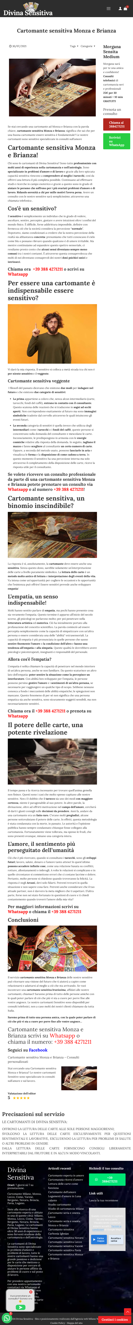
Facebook (38, 1050)
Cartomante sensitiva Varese (65, 1246)
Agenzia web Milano (85, 1318)
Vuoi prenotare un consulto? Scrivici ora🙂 (20, 1298)
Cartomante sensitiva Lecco (65, 1242)
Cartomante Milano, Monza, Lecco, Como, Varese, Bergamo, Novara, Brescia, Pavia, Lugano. (24, 1198)
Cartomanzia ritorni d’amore (65, 1179)
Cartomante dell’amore (62, 1192)
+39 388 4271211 (48, 269)
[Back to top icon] (127, 1311)
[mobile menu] (109, 8)
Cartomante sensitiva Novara (65, 1237)
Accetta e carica (116, 1239)
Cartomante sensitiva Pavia (64, 1250)
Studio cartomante (59, 1204)
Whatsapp (18, 274)
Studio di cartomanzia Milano (66, 1208)
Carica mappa (100, 1239)
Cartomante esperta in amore (66, 1175)
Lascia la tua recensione (103, 1200)
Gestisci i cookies (115, 1320)
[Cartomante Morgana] (28, 8)
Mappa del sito (75, 1323)
